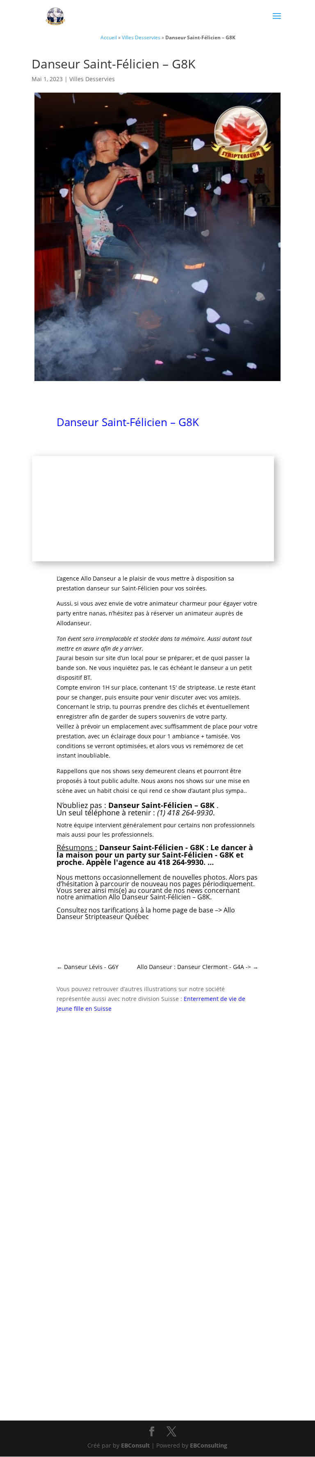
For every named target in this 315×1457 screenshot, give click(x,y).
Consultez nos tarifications (98, 910)
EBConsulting (208, 1445)
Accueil (108, 37)
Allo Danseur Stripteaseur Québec (146, 913)
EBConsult (135, 1445)
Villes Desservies (141, 37)
